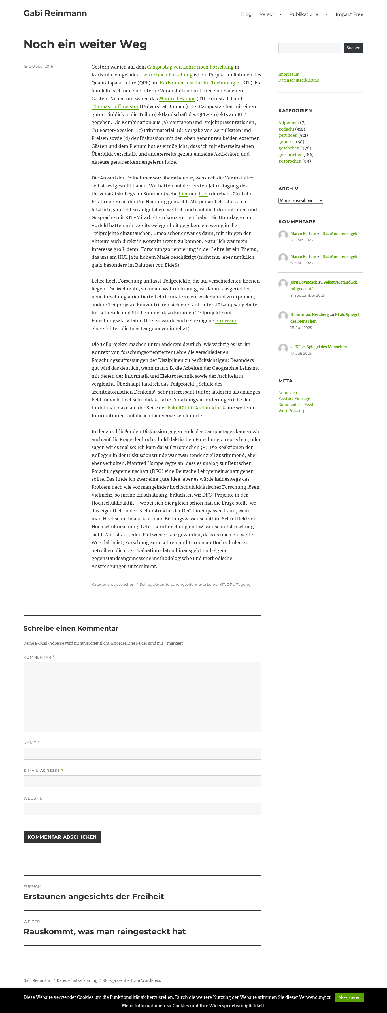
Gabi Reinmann (55, 13)
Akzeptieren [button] (349, 997)
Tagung (243, 584)
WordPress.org (291, 410)
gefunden (287, 135)
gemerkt (286, 141)
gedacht (286, 129)
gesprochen (289, 161)
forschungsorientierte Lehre (192, 584)
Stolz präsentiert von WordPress (132, 980)
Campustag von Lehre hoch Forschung (190, 67)
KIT (222, 584)
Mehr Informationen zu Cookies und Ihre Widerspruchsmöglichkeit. (193, 1005)
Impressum (288, 74)
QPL (231, 584)
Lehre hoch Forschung (167, 75)
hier (183, 193)
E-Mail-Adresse (44, 770)
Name (32, 742)
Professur (226, 320)
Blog (246, 14)
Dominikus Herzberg (309, 314)
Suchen (353, 48)
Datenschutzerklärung (298, 80)
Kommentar (39, 657)
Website (33, 798)
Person (267, 14)
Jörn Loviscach (304, 282)
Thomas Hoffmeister (115, 106)
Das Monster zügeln (340, 233)
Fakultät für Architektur (193, 408)
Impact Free (349, 14)
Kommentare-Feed (295, 404)
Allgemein (288, 122)
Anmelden (287, 392)
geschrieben (290, 154)
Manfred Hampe (177, 98)
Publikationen (306, 14)
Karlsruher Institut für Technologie (199, 83)
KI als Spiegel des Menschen (321, 347)
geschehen (124, 584)
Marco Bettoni (303, 233)
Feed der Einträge (294, 398)
